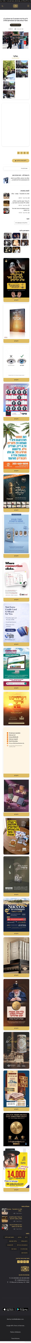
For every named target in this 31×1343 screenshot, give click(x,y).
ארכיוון (19, 1237)
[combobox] (16, 168)
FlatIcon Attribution (15, 1332)
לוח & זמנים (10, 1245)
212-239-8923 (15, 1278)
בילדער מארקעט (13, 1241)
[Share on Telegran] (21, 1261)
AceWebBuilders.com (17, 1319)
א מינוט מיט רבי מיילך (22, 1245)
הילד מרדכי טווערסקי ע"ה (15, 25)
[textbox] (16, 168)
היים (26, 1237)
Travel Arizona (15, 1338)
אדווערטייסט (24, 1252)
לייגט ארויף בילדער (21, 160)
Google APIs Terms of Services (15, 1325)
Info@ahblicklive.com (23, 1280)
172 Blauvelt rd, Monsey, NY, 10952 (19, 1282)
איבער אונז (13, 1249)
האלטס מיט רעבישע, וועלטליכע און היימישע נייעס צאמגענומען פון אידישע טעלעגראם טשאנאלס (20, 180)
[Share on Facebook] (24, 1261)
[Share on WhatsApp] (18, 1261)
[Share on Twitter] (27, 1261)
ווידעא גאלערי (24, 1241)
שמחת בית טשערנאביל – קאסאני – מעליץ (20, 193)
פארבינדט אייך (23, 1249)
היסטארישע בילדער (9, 1237)
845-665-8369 (25, 1278)
